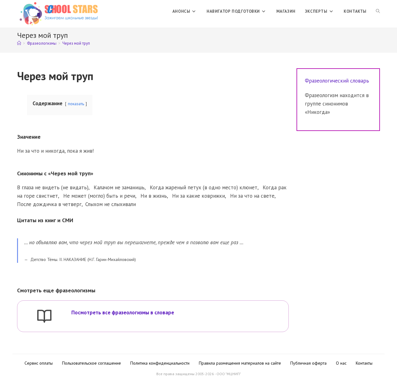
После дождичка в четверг (49, 204)
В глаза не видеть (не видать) (52, 187)
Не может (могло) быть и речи (99, 195)
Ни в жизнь (154, 195)
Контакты (364, 363)
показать (76, 103)
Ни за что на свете (252, 195)
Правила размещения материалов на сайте (240, 363)
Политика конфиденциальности (160, 363)
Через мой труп (76, 43)
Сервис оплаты (39, 363)
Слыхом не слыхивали (110, 204)
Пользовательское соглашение (91, 363)
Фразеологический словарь (337, 80)
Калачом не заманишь (119, 187)
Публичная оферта (308, 363)
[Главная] (19, 43)
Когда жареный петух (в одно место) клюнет (203, 187)
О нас (341, 363)
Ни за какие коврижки (198, 195)
